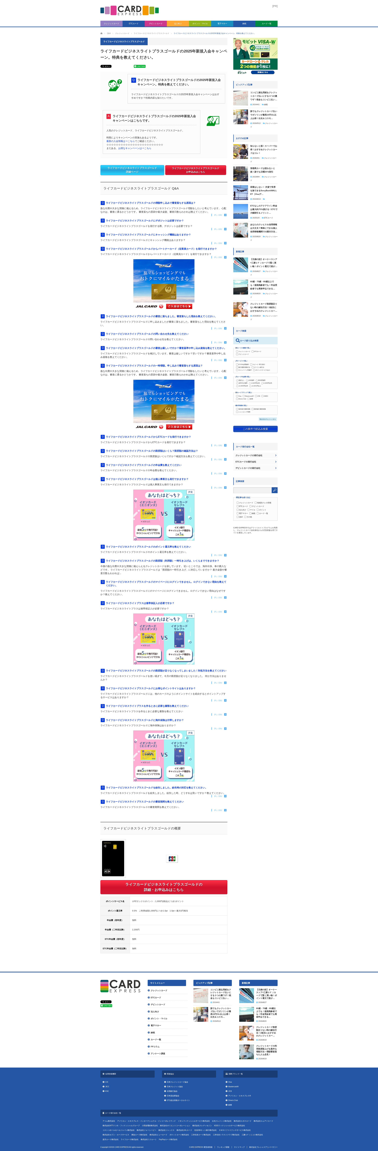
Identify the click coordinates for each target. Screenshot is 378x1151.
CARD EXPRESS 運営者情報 (200, 1147)
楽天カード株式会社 (111, 1139)
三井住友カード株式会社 (201, 1135)
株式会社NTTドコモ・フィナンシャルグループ (121, 1126)
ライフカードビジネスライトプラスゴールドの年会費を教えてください (143, 465)
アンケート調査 (158, 1053)
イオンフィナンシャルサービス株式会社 (194, 1121)
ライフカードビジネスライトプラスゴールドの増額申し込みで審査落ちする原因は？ (151, 203)
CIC (106, 1082)
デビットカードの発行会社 (248, 468)
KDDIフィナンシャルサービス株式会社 (229, 1126)
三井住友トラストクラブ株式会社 (226, 1135)
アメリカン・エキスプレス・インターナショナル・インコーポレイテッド (146, 1121)
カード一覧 (266, 23)
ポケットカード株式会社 (179, 1135)
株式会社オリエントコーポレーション (175, 1126)
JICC (107, 1087)
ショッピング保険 (244, 412)
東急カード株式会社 (139, 1135)
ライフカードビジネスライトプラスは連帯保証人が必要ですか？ (140, 603)
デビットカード (156, 23)
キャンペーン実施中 (245, 370)
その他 (249, 517)
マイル (252, 510)
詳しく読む (218, 215)
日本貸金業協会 (173, 1096)
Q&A (241, 517)
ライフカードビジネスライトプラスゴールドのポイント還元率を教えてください (148, 546)
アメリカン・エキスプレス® (239, 1096)
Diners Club (242, 399)
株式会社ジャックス (166, 1130)
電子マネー (222, 23)
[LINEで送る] (140, 67)
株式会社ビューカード (158, 1135)
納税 (244, 23)
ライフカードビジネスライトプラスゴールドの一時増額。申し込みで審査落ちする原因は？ (154, 365)
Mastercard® (249, 396)
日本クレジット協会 (175, 1087)
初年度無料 (261, 380)
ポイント (262, 510)
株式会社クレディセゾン (202, 1126)
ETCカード (134, 23)
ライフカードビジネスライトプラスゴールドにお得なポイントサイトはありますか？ (151, 688)
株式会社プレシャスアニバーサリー (263, 1147)
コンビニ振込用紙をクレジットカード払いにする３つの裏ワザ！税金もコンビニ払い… (263, 96)
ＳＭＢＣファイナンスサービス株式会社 (235, 1130)
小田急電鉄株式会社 (150, 1126)
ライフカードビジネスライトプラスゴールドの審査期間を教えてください (145, 801)
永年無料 (251, 380)
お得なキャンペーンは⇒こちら (134, 148)
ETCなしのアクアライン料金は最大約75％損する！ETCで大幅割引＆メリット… (263, 209)
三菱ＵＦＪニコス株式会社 (252, 1135)
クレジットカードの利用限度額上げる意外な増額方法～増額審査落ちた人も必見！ (266, 1050)
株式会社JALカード (184, 1130)
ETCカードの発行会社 (246, 462)
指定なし (242, 380)
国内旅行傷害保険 (260, 409)
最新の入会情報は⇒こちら (120, 141)
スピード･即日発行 (258, 364)
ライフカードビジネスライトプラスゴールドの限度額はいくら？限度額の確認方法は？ (152, 451)
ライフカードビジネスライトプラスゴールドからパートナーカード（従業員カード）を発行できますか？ (161, 249)
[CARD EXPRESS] (129, 10)
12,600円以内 (243, 386)
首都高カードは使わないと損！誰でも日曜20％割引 (262, 170)
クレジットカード (111, 23)
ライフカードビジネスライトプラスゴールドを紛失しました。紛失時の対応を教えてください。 (156, 787)
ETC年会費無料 (243, 364)
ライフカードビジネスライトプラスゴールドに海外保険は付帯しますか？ (145, 720)
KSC (107, 1091)
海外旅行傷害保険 (244, 409)
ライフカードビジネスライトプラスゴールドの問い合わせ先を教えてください (147, 334)
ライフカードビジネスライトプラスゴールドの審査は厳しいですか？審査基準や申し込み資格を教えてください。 (166, 348)
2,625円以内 (255, 383)
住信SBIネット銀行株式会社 (205, 1130)
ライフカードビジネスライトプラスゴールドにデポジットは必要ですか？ (145, 220)
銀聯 (251, 399)
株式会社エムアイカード (263, 1121)
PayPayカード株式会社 (168, 1139)
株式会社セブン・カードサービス (116, 1135)
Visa (239, 396)
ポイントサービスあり (262, 370)
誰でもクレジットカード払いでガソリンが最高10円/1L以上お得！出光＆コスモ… (263, 114)
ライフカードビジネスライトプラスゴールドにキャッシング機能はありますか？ (148, 234)
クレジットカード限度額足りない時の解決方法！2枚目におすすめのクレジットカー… (263, 307)
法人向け (178, 23)
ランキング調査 (223, 1147)
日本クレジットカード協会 (177, 1082)
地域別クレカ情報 (264, 503)
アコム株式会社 (109, 1121)
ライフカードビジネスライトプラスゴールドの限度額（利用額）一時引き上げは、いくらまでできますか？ (162, 560)
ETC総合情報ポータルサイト (178, 1100)
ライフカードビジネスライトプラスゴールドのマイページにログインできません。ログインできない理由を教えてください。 (166, 584)
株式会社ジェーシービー (146, 1130)
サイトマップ (239, 1147)
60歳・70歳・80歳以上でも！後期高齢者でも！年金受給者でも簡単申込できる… (263, 285)
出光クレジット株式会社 (222, 1121)
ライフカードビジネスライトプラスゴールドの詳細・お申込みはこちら (164, 887)
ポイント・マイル (200, 23)
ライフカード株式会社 (130, 1139)
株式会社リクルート (149, 1139)
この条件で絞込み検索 (255, 428)
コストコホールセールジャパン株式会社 (119, 1130)
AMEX (266, 396)
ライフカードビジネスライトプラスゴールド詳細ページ (132, 170)
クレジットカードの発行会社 (249, 455)
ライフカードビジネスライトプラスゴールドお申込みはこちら (195, 170)
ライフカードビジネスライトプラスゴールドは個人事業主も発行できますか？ (147, 479)
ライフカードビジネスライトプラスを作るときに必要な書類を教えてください (147, 706)
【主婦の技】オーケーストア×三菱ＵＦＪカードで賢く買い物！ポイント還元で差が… (263, 262)
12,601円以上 (256, 386)
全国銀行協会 (172, 1091)
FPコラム (155, 1046)
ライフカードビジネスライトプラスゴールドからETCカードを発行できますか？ (148, 437)
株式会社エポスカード (242, 1121)
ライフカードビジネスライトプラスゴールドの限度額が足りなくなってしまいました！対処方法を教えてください (166, 670)
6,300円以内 (268, 383)
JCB (258, 396)
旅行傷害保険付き (244, 367)
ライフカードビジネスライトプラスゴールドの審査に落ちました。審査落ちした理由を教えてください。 (161, 316)
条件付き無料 (243, 383)
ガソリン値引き (259, 367)
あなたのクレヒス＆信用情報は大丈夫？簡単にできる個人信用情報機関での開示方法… (263, 228)
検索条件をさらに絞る (268, 419)
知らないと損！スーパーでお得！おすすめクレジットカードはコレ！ (263, 149)
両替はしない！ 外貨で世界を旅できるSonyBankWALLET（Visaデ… (263, 190)
